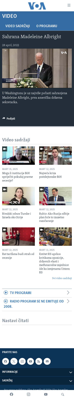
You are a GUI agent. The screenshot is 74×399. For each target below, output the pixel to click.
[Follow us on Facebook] (5, 361)
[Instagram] (28, 394)
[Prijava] (47, 361)
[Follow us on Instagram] (22, 361)
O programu (46, 26)
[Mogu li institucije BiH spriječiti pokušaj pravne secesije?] (18, 155)
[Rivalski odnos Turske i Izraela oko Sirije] (18, 196)
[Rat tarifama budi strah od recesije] (18, 236)
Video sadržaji (17, 26)
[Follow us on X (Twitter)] (13, 361)
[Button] (8, 119)
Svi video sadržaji (62, 278)
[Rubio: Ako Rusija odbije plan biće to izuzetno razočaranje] (55, 196)
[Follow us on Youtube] (30, 361)
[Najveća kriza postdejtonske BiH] (55, 155)
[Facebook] (11, 394)
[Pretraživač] (62, 394)
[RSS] (38, 361)
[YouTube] (45, 394)
